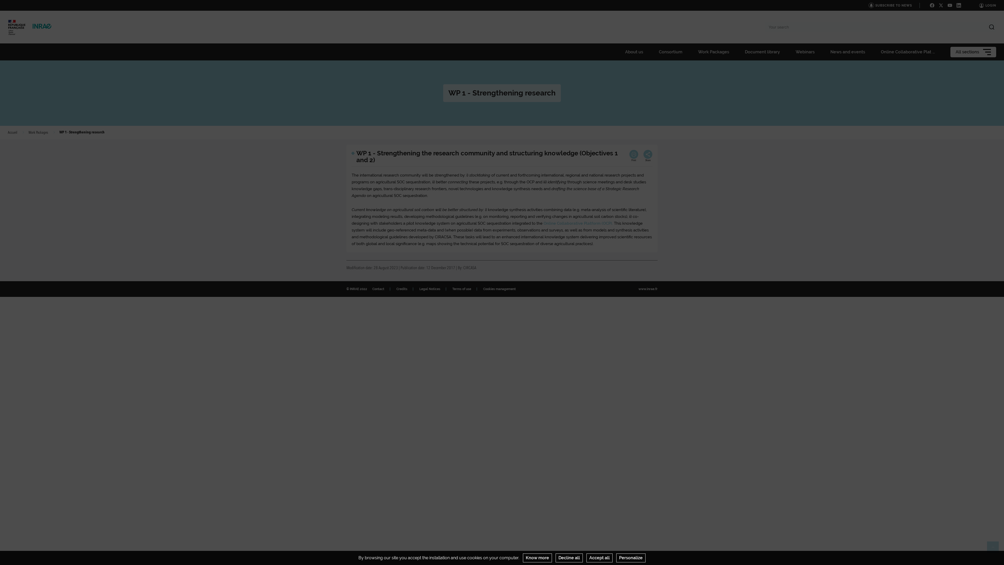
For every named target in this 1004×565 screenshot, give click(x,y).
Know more (537, 557)
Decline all (569, 557)
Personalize (631, 557)
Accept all (599, 557)
